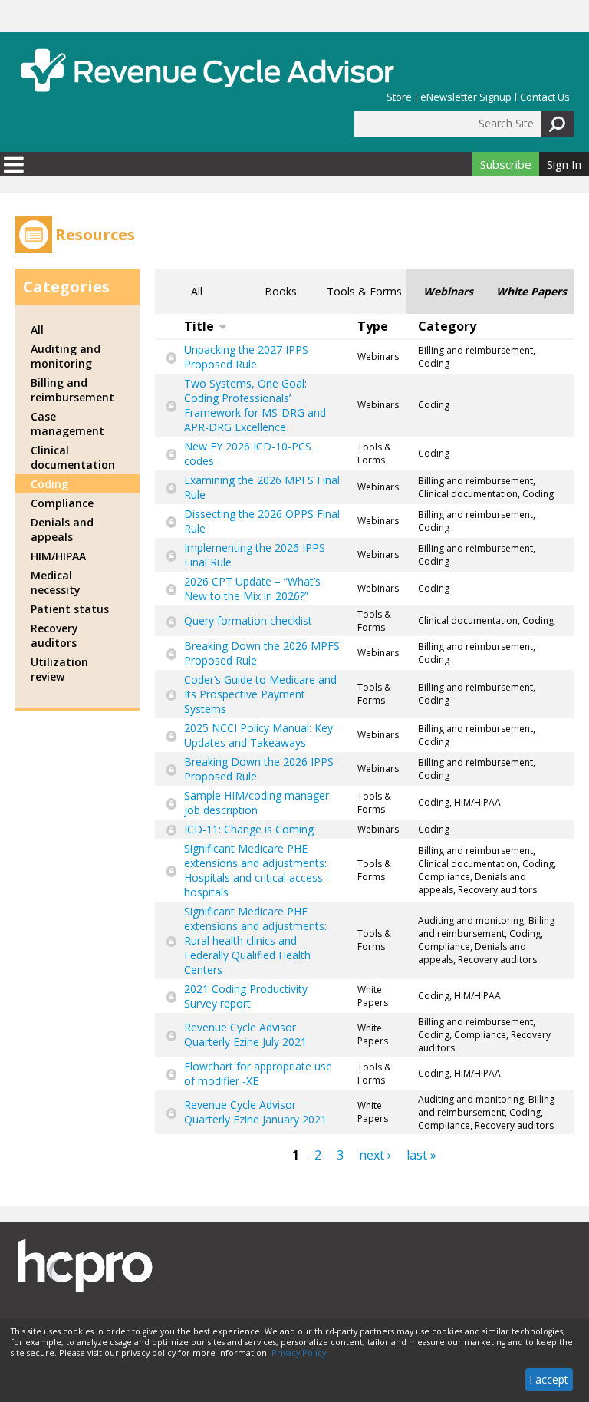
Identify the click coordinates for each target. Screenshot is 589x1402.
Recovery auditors (54, 635)
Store (399, 97)
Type (372, 326)
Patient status (70, 609)
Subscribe (505, 164)
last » (421, 1154)
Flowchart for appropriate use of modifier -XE (258, 1073)
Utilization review (59, 669)
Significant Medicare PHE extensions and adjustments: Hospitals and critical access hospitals (255, 870)
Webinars (448, 291)
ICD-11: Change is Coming (249, 829)
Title (199, 326)
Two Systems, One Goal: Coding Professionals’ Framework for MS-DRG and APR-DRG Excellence (255, 405)
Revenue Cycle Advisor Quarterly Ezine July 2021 (245, 1034)
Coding (49, 484)
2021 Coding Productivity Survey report (246, 996)
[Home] (207, 70)
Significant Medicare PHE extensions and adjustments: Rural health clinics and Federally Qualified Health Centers (255, 940)
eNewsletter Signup (466, 97)
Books (281, 291)
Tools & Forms (364, 291)
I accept (548, 1379)
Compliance (62, 503)
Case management (67, 423)
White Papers (531, 291)
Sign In (564, 164)
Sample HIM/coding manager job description (256, 802)
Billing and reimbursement (72, 389)
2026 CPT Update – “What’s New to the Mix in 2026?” (252, 588)
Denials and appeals (62, 529)
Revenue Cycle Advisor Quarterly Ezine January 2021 (255, 1112)
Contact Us (545, 97)
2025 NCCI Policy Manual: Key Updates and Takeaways (258, 735)
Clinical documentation (73, 457)
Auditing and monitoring (65, 356)
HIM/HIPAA (58, 556)
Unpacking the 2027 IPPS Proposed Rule (246, 356)
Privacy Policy (298, 1353)
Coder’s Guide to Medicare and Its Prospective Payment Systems (260, 694)
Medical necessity (56, 582)
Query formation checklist (248, 620)
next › (375, 1154)
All (196, 291)
